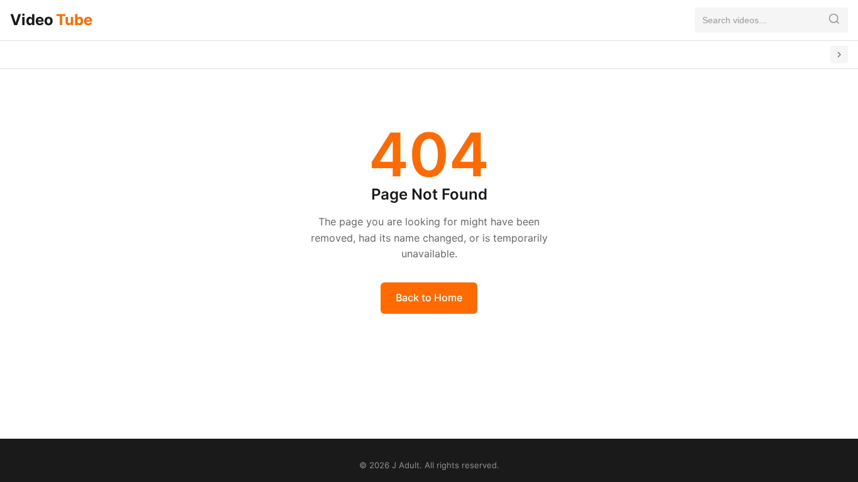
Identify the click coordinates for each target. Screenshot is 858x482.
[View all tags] (839, 54)
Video (51, 20)
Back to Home (429, 297)
